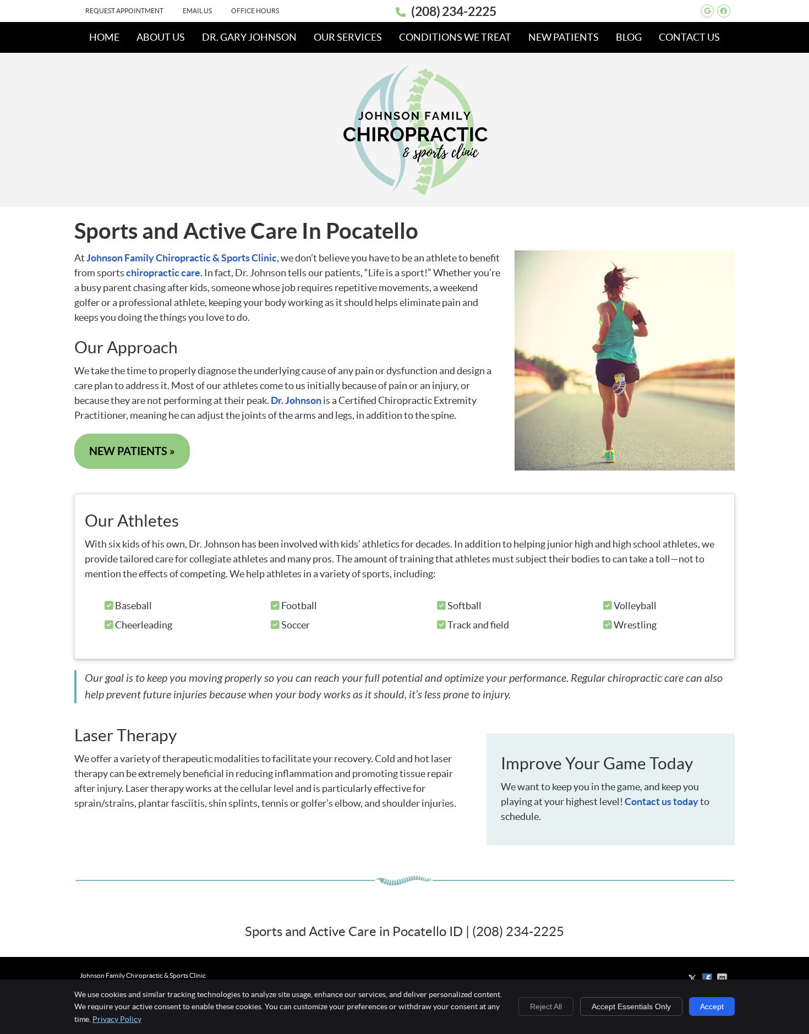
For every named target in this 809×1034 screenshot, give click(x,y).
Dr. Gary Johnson (249, 37)
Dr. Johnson (296, 400)
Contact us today (661, 801)
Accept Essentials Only (631, 1006)
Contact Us (689, 37)
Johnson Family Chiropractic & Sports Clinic (181, 258)
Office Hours (255, 10)
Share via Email (723, 978)
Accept (712, 1006)
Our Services (348, 37)
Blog (629, 37)
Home (104, 37)
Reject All (546, 1006)
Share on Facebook (708, 978)
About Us (160, 37)
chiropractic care (163, 272)
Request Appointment (124, 10)
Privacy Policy (116, 1019)
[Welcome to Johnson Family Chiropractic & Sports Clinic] (415, 192)
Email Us (197, 10)
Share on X (693, 978)
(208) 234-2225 (453, 11)
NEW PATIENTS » (132, 451)
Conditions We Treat (455, 37)
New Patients (563, 37)
